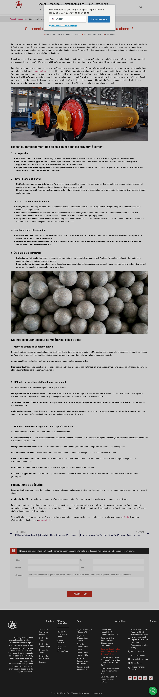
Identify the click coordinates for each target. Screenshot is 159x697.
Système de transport (43, 639)
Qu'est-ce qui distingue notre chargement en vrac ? (110, 670)
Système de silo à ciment (44, 657)
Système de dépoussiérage (44, 645)
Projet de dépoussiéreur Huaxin (82, 646)
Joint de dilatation (60, 641)
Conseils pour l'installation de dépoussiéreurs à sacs (109, 632)
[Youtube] (140, 678)
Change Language (98, 19)
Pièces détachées (74, 4)
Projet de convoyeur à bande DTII (84, 631)
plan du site (97, 693)
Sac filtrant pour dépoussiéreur (62, 648)
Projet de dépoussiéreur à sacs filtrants (83, 660)
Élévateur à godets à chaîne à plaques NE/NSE (109, 679)
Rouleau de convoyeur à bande (62, 634)
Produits (54, 4)
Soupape (42, 662)
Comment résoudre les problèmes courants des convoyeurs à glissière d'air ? (110, 661)
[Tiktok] (145, 678)
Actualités (102, 4)
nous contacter (44, 520)
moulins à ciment (42, 71)
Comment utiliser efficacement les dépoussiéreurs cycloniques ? (107, 642)
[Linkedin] (130, 678)
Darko (126, 517)
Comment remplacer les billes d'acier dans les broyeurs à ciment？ (110, 651)
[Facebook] (135, 678)
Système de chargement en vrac (43, 632)
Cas (91, 4)
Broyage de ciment (43, 651)
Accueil (43, 4)
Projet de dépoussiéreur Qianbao (82, 638)
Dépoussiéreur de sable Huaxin (83, 668)
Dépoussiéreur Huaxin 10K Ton (83, 653)
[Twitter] (151, 678)
